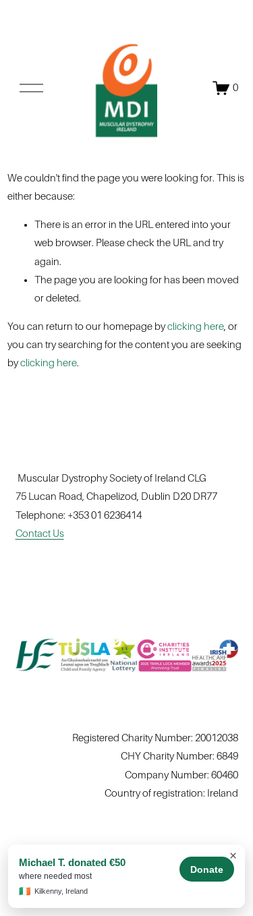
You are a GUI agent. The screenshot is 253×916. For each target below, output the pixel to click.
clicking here (195, 326)
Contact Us (40, 533)
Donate (206, 869)
